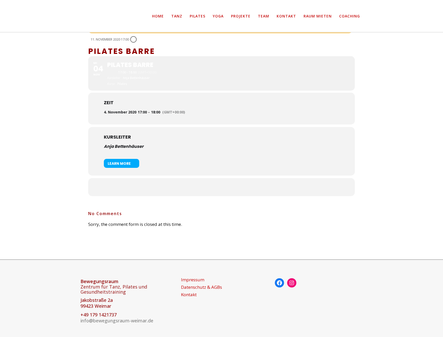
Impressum (192, 279)
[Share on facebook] (215, 187)
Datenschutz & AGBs (201, 287)
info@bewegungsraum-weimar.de (116, 320)
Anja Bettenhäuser (124, 146)
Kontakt (189, 294)
